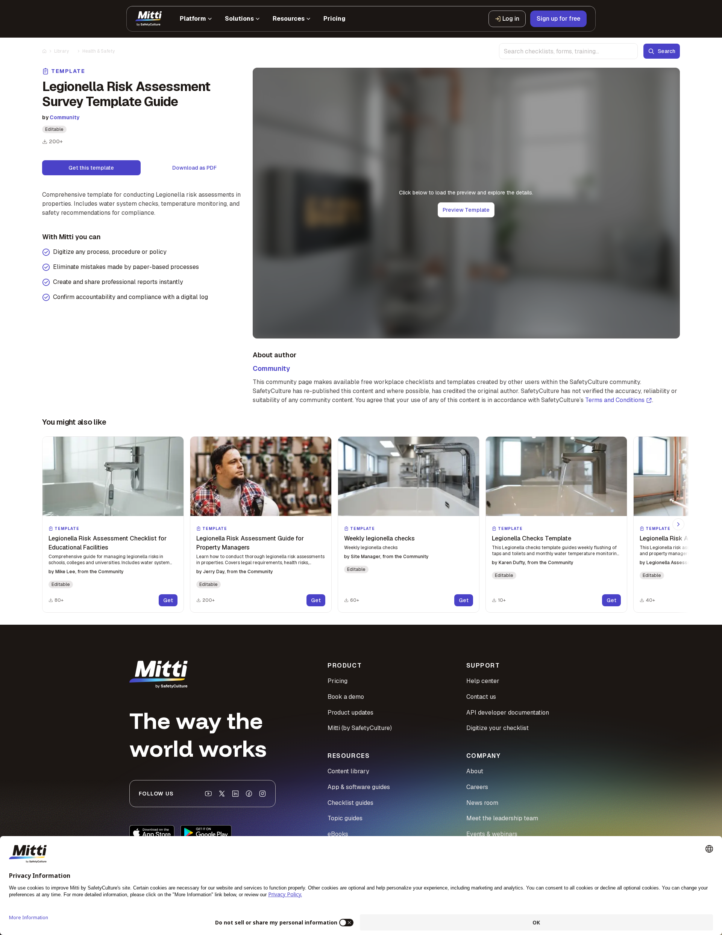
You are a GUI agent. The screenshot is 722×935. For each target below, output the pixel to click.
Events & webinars (491, 834)
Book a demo (346, 697)
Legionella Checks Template (531, 538)
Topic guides (345, 818)
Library (61, 51)
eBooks (338, 834)
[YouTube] (208, 793)
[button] (113, 524)
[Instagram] (262, 793)
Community (64, 117)
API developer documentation (507, 712)
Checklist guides (350, 803)
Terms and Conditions (615, 400)
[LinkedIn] (235, 793)
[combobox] (568, 51)
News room (482, 803)
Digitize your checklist (497, 728)
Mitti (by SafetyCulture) (360, 728)
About (474, 771)
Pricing (337, 681)
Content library (348, 771)
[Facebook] (249, 793)
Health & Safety (98, 51)
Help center (482, 681)
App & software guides (359, 787)
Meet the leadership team (502, 818)
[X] (222, 793)
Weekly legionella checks (379, 538)
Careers (477, 787)
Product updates (350, 712)
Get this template (91, 167)
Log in (510, 19)
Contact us (481, 697)
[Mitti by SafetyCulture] (148, 18)
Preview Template (466, 209)
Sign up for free (558, 19)
